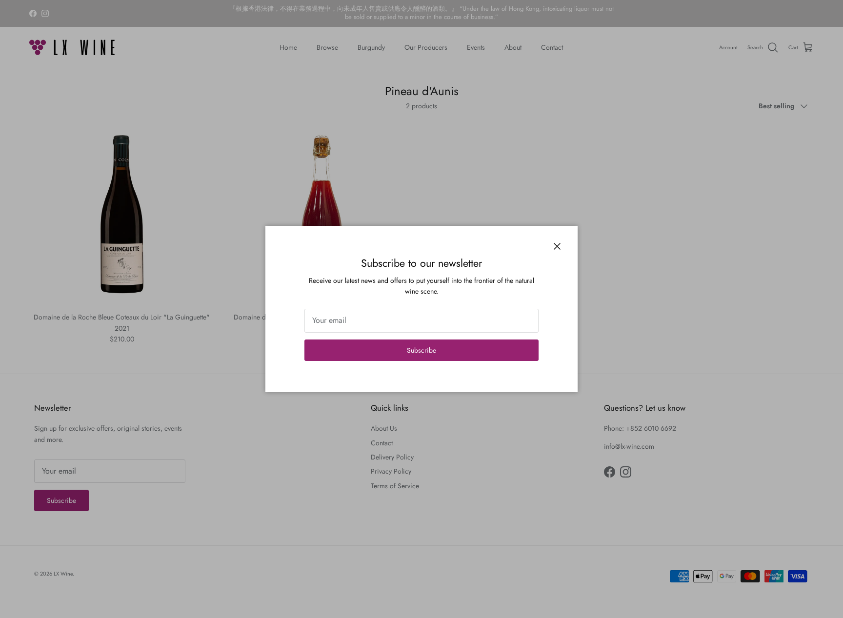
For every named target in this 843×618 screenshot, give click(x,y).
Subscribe (421, 350)
